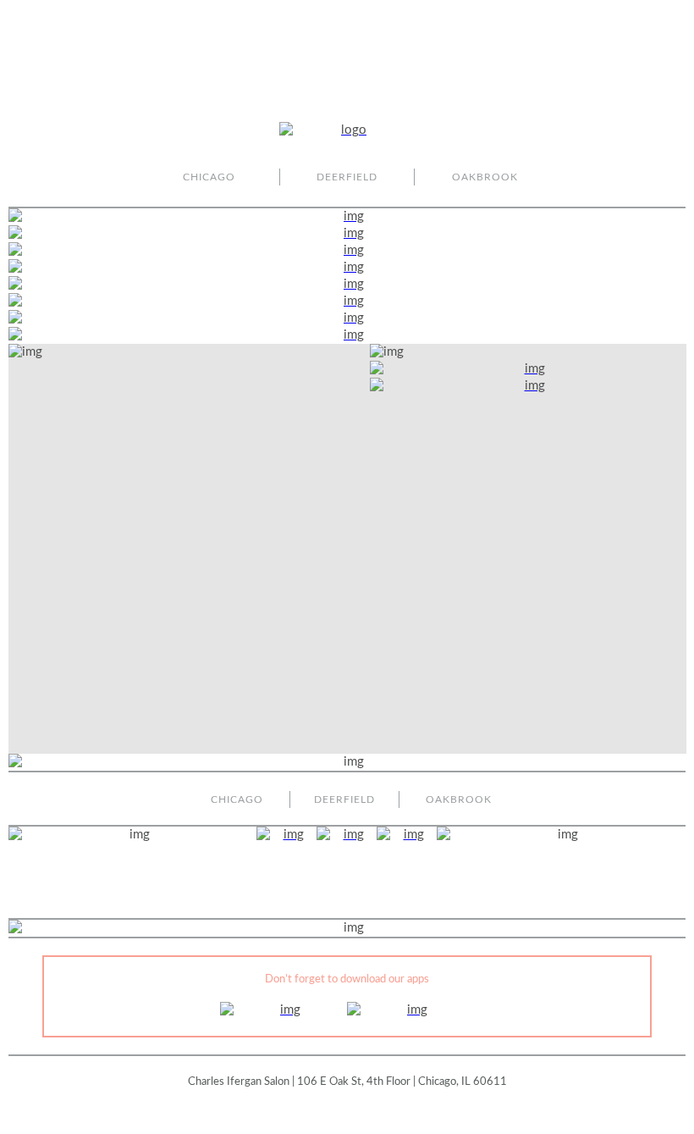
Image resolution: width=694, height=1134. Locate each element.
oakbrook (485, 177)
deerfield (347, 177)
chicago (209, 177)
